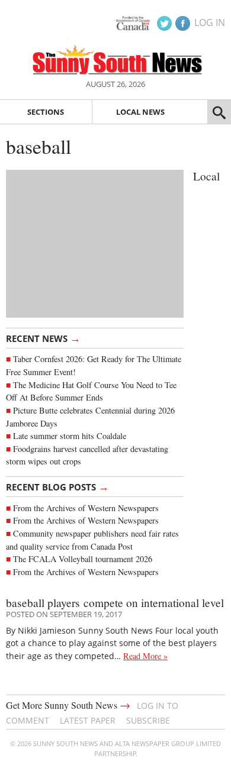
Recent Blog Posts (57, 486)
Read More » (145, 655)
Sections (45, 111)
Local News (140, 111)
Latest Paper (88, 720)
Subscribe (148, 720)
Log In (209, 22)
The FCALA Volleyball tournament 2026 (82, 558)
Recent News (43, 338)
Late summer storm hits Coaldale (69, 435)
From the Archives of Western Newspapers (86, 508)
